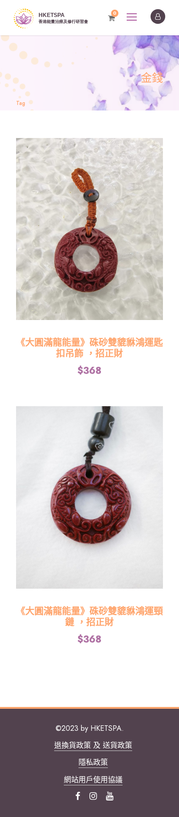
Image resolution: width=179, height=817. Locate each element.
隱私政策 (93, 762)
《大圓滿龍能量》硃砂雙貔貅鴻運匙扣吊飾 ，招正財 (89, 348)
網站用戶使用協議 (93, 779)
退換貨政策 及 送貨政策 (93, 745)
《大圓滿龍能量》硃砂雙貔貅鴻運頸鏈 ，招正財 (89, 617)
